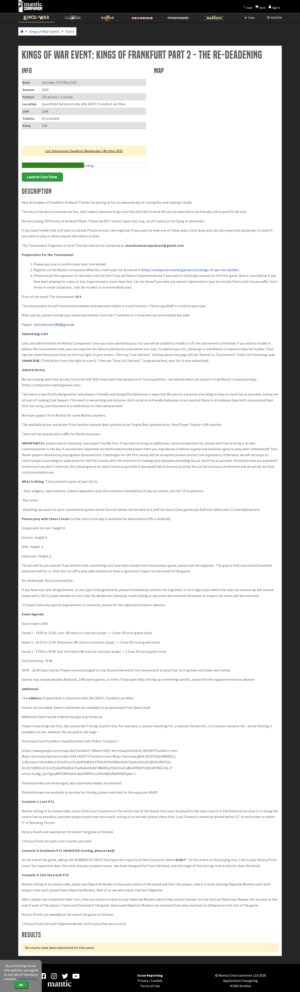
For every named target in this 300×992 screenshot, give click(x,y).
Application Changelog (240, 980)
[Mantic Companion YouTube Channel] (76, 977)
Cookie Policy (27, 979)
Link (45, 111)
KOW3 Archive (240, 986)
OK (21, 985)
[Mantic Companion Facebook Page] (42, 977)
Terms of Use (150, 986)
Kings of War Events (44, 31)
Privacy (142, 980)
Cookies (157, 980)
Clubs (251, 17)
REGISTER (276, 17)
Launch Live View (42, 176)
